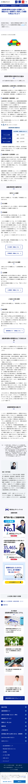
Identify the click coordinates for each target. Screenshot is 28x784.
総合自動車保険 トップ (8, 745)
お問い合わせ (6, 758)
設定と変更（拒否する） (7, 781)
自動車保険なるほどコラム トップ (13, 698)
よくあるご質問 (6, 755)
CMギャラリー (5, 741)
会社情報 (5, 752)
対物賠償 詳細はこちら (13, 253)
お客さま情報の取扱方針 (8, 767)
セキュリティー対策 (18, 767)
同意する (19, 781)
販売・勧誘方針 (19, 765)
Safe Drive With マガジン (8, 737)
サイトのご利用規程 (14, 769)
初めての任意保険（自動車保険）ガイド (13, 601)
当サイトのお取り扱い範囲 (9, 765)
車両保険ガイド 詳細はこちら (13, 330)
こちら (22, 25)
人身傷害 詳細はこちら (13, 290)
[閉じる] (26, 773)
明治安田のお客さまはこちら (9, 748)
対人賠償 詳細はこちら (13, 247)
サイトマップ (6, 761)
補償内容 (5, 605)
